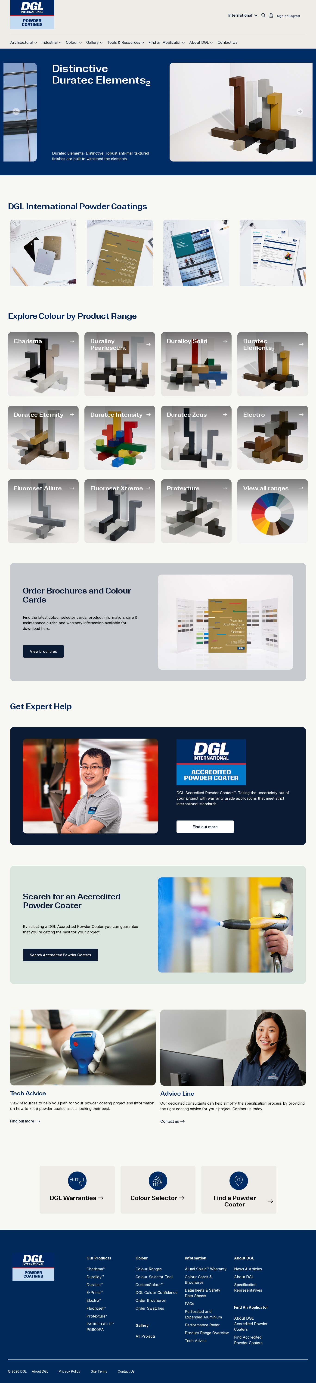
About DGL (244, 1276)
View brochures (43, 651)
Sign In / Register (288, 16)
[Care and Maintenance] (196, 253)
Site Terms (99, 1371)
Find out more (205, 826)
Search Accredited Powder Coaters (60, 955)
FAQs (189, 1303)
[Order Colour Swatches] (43, 253)
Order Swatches (150, 1308)
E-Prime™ (95, 1292)
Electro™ (94, 1300)
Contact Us (126, 1371)
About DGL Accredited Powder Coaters (251, 1324)
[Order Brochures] (120, 253)
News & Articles (248, 1269)
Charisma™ (96, 1269)
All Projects (146, 1336)
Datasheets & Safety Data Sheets (202, 1293)
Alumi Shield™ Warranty (205, 1269)
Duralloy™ (95, 1276)
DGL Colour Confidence (156, 1292)
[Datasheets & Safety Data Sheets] (273, 253)
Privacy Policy (69, 1371)
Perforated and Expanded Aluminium (203, 1314)
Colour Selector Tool (154, 1276)
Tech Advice (196, 1340)
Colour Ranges (149, 1269)
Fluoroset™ (96, 1308)
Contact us (169, 1121)
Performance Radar (202, 1325)
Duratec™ (95, 1284)
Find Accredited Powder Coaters (248, 1340)
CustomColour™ (149, 1284)
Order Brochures (151, 1300)
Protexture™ (97, 1316)
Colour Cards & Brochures (198, 1279)
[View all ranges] (272, 511)
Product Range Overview (207, 1332)
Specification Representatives (248, 1287)
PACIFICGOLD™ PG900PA (100, 1327)
